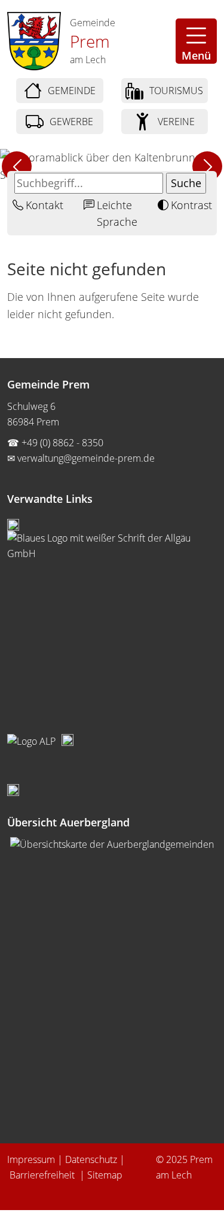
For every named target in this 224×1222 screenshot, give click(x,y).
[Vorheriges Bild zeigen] (16, 166)
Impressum (31, 1159)
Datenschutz (91, 1159)
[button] (196, 41)
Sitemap (104, 1174)
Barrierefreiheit (43, 1174)
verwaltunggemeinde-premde (86, 458)
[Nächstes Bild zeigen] (207, 166)
